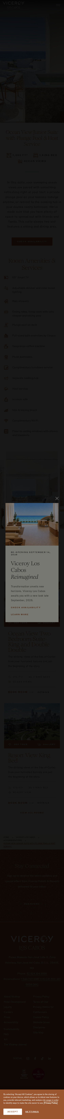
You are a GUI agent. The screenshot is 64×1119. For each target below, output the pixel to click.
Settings (32, 1111)
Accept (13, 1111)
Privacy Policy (50, 1103)
